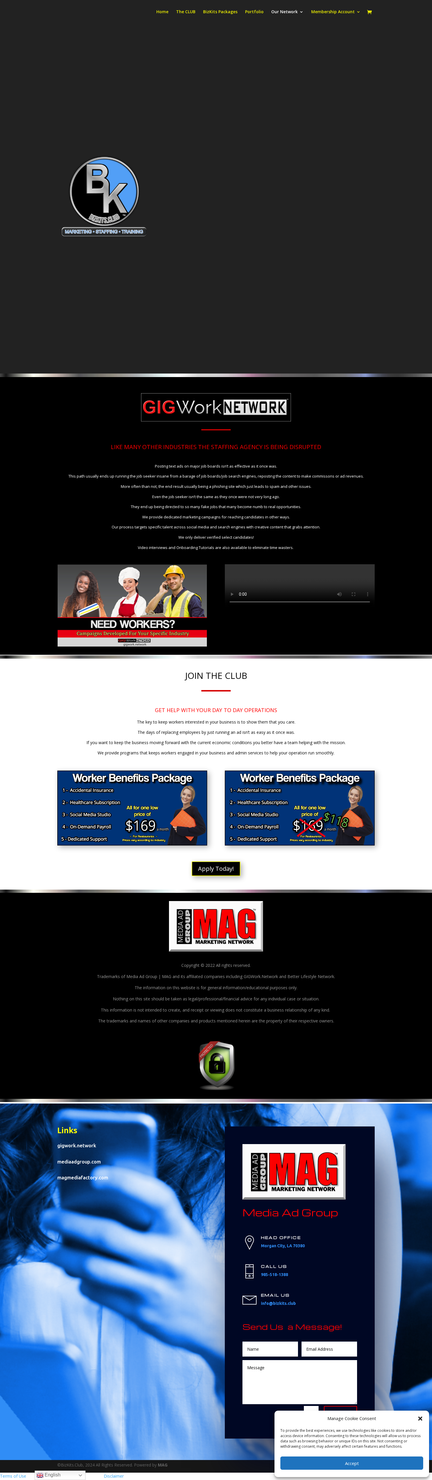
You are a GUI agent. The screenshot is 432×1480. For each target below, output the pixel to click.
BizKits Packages (220, 12)
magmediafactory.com (82, 1177)
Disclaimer (114, 1476)
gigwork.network (76, 1145)
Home (162, 12)
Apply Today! (216, 869)
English (52, 1474)
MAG (163, 1465)
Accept (352, 1463)
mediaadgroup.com (79, 1161)
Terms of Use (13, 1476)
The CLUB (185, 12)
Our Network (284, 12)
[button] (420, 1419)
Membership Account (333, 12)
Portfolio (254, 12)
